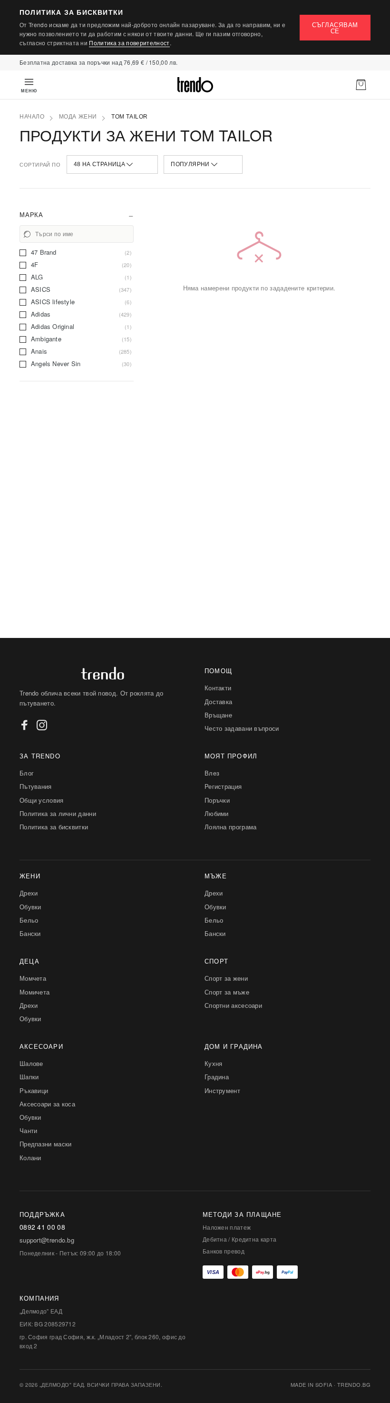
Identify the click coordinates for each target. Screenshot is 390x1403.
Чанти (29, 1130)
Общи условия (42, 800)
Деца (29, 960)
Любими (217, 813)
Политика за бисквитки (54, 826)
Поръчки (217, 800)
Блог (27, 772)
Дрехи (29, 892)
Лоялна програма (231, 826)
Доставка (218, 701)
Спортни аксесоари (233, 1005)
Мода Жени (78, 116)
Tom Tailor (129, 116)
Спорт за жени (226, 978)
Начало (32, 116)
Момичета (34, 991)
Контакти (218, 687)
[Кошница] (360, 84)
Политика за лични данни (58, 813)
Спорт (216, 960)
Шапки (29, 1076)
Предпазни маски (46, 1143)
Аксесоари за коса (47, 1103)
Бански (30, 933)
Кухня (214, 1063)
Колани (30, 1157)
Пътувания (36, 786)
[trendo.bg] (195, 84)
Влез (212, 772)
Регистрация (223, 786)
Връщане (218, 714)
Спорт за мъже (227, 991)
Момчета (33, 978)
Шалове (31, 1063)
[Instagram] (42, 725)
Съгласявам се (335, 27)
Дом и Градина (234, 1046)
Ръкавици (34, 1090)
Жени (30, 875)
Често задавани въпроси (242, 728)
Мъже (216, 875)
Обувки (30, 906)
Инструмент (222, 1090)
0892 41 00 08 (42, 1227)
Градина (217, 1076)
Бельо (29, 920)
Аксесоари (41, 1046)
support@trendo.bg (47, 1240)
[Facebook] (25, 725)
